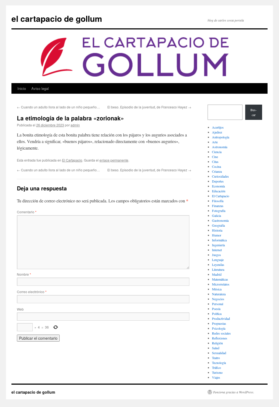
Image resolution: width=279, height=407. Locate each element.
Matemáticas (220, 279)
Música (217, 289)
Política (217, 313)
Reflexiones (219, 338)
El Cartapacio (72, 160)
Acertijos (218, 127)
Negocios (218, 299)
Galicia (216, 215)
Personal (217, 304)
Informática (219, 240)
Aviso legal (40, 88)
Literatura (218, 269)
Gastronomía (220, 220)
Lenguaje (218, 259)
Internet (217, 250)
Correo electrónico (32, 291)
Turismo (217, 372)
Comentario (27, 211)
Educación (218, 191)
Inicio (21, 88)
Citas (215, 161)
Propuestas (219, 323)
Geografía (218, 225)
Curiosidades (220, 176)
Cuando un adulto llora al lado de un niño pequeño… (58, 107)
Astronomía (219, 147)
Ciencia (217, 152)
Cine (215, 156)
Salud (215, 348)
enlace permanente (113, 160)
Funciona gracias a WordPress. (233, 392)
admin (75, 125)
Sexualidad (219, 353)
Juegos (216, 255)
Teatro (216, 358)
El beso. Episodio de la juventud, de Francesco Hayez (149, 107)
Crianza (217, 171)
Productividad (221, 318)
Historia (217, 230)
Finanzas (217, 206)
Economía (218, 186)
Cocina (216, 166)
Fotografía (218, 210)
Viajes (216, 377)
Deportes (218, 181)
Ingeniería (218, 245)
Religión (217, 343)
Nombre (24, 274)
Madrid (217, 274)
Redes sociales (221, 333)
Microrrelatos (220, 284)
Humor (216, 235)
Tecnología (219, 362)
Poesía (216, 308)
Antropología (220, 137)
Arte (215, 142)
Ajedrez (217, 132)
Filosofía (217, 201)
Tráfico (216, 367)
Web (20, 309)
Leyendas (218, 264)
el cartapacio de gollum (56, 18)
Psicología (218, 328)
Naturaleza (219, 294)
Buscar (253, 112)
